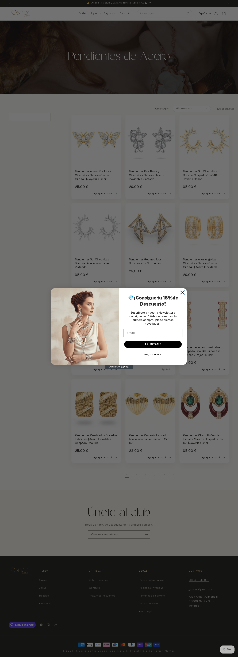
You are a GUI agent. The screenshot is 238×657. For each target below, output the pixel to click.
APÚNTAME (153, 344)
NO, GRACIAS (153, 355)
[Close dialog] (182, 292)
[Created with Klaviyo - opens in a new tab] (119, 367)
